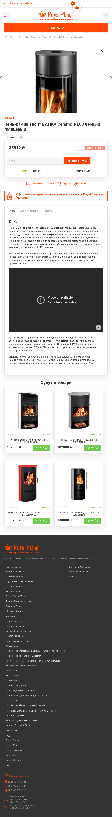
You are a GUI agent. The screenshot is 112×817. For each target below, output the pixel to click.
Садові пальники (14, 760)
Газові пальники (14, 750)
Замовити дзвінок (21, 3)
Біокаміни (10, 616)
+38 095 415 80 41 (17, 782)
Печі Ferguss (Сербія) (16, 685)
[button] (102, 51)
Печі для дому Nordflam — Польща (23, 690)
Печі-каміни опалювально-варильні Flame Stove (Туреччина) (36, 651)
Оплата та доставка (79, 567)
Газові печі (11, 670)
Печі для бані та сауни (17, 641)
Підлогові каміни (14, 576)
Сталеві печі (12, 700)
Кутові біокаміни (14, 621)
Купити (40, 447)
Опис (12, 210)
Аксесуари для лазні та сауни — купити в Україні (31, 711)
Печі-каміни (12, 646)
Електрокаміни (13, 567)
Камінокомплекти (15, 571)
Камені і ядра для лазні (18, 725)
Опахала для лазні (15, 715)
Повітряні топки (14, 606)
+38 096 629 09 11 (17, 786)
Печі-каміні (10, 118)
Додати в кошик (95, 148)
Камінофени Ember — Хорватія (21, 665)
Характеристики (30, 210)
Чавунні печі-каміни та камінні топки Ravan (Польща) (33, 661)
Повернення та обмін (80, 571)
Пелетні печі (12, 680)
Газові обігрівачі (14, 745)
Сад (8, 735)
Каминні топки (13, 591)
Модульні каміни (14, 611)
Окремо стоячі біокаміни (18, 631)
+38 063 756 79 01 (17, 790)
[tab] (12, 211)
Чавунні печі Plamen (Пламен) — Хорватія (27, 705)
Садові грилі (12, 755)
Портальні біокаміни (16, 636)
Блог (8, 765)
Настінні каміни (14, 586)
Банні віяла (11, 730)
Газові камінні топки (16, 596)
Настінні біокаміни (15, 626)
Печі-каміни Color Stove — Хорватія (23, 656)
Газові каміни (12, 740)
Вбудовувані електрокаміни (19, 581)
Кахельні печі (13, 675)
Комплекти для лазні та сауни (21, 720)
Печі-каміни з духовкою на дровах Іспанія (27, 695)
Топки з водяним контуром (19, 601)
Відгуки (48, 210)
